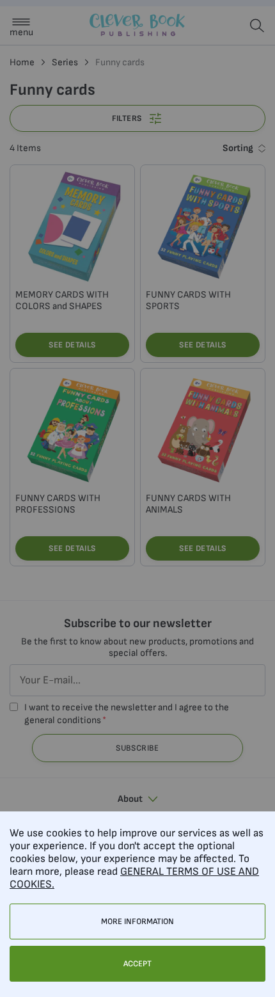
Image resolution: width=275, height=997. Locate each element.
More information (137, 921)
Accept (137, 964)
